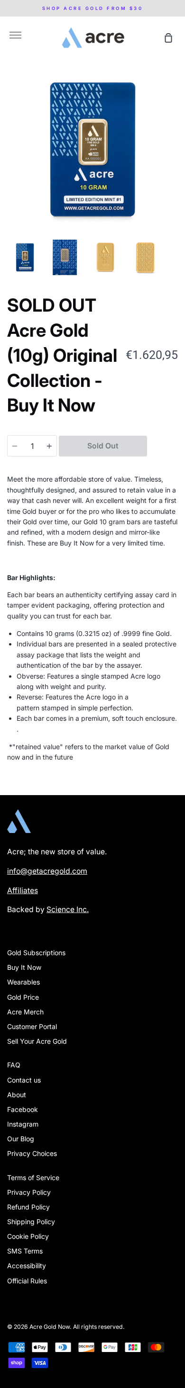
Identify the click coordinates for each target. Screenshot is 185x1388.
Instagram (22, 1124)
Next (175, 176)
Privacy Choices (32, 1153)
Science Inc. (67, 909)
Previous (10, 176)
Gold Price (23, 997)
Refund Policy (28, 1207)
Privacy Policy (29, 1192)
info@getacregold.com (47, 871)
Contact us (24, 1080)
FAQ (13, 1065)
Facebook (22, 1109)
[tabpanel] (92, 149)
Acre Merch (25, 1012)
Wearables (23, 982)
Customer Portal (32, 1026)
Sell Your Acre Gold (37, 1041)
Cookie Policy (28, 1236)
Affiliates (22, 890)
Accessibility (26, 1266)
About (16, 1095)
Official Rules (27, 1281)
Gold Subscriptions (36, 953)
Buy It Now (24, 967)
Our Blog (20, 1139)
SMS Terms (25, 1251)
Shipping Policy (31, 1222)
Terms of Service (33, 1177)
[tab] (25, 257)
